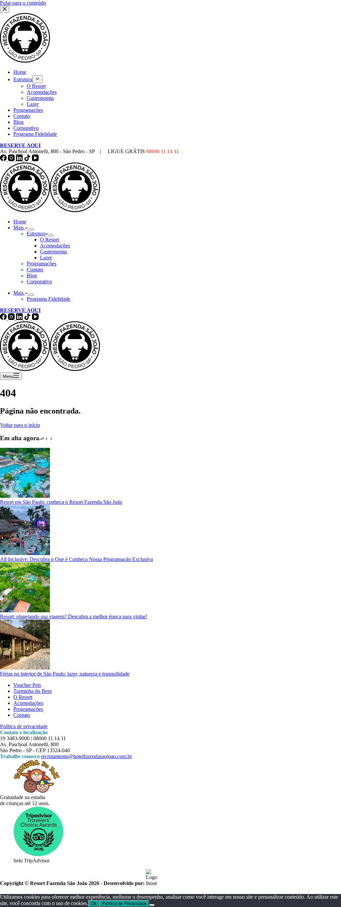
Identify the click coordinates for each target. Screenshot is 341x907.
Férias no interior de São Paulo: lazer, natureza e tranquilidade (65, 674)
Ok (94, 903)
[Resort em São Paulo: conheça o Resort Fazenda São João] (25, 496)
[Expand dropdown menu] (31, 229)
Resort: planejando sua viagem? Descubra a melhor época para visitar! (73, 616)
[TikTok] (28, 159)
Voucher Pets (27, 685)
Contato (35, 269)
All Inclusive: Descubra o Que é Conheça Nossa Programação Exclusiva (76, 559)
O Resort (49, 239)
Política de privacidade (24, 726)
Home (19, 221)
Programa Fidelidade (48, 299)
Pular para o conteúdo (23, 3)
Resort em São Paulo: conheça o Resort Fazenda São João (61, 502)
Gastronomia (53, 251)
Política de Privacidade (124, 903)
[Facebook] (4, 159)
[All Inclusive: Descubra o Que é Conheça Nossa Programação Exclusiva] (25, 553)
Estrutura (36, 233)
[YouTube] (35, 159)
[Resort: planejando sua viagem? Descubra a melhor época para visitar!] (25, 610)
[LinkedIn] (20, 159)
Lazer (46, 257)
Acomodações (55, 245)
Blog (32, 275)
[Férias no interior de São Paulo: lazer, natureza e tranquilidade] (25, 668)
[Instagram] (12, 159)
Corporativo (39, 281)
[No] (152, 905)
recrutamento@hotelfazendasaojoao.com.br (86, 756)
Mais (19, 227)
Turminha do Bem (32, 691)
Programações (41, 263)
